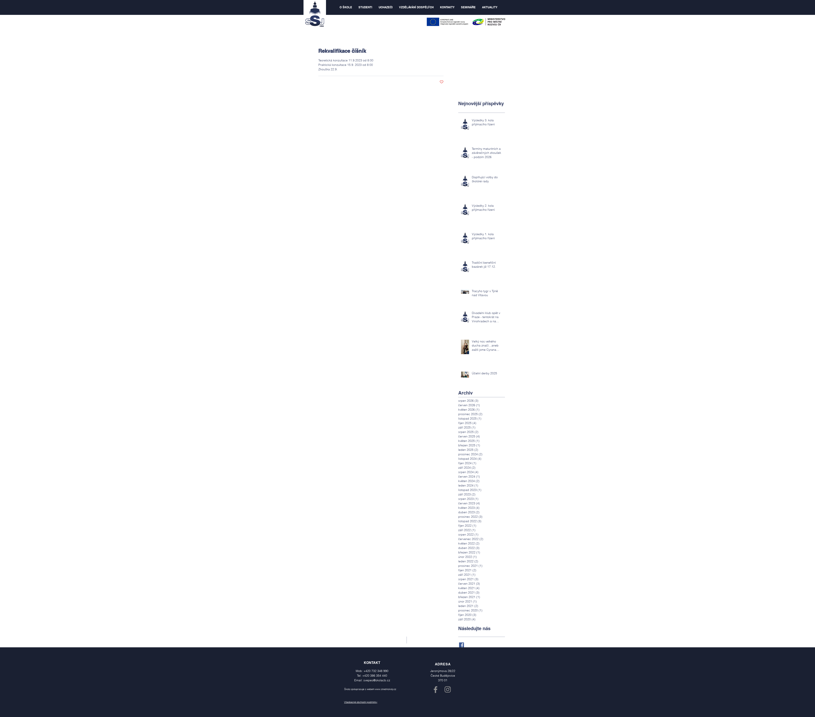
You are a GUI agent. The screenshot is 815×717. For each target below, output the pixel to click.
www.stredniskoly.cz (385, 689)
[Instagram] (448, 689)
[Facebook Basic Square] (461, 644)
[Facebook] (435, 689)
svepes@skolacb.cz (376, 680)
